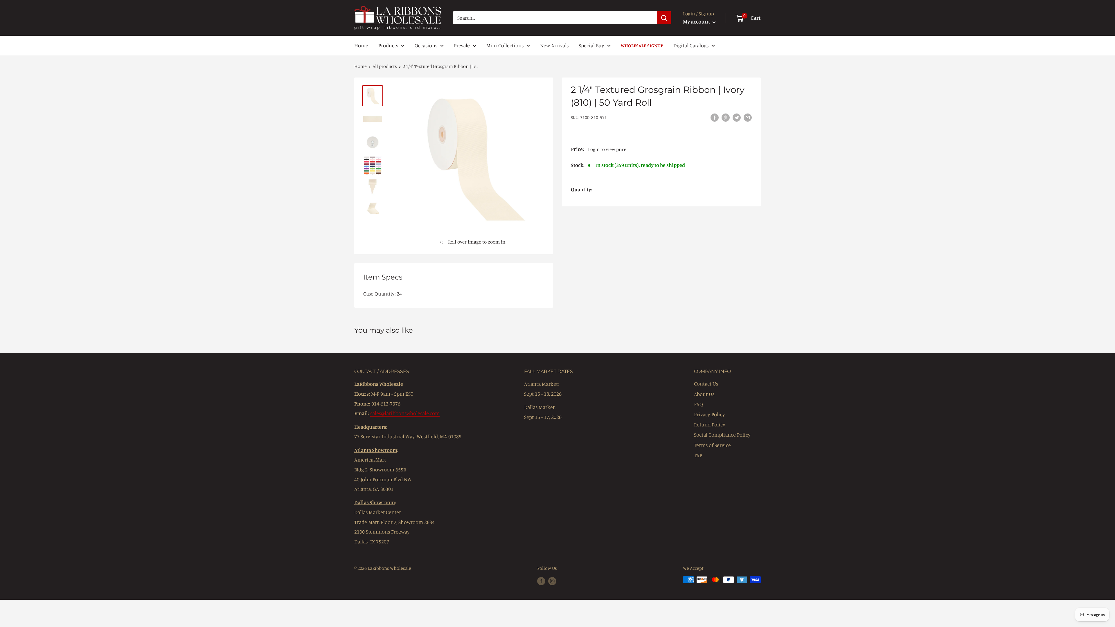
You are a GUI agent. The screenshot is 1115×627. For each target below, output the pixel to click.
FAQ (698, 404)
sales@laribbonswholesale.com (405, 413)
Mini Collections (505, 45)
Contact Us (706, 383)
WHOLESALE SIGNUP (642, 45)
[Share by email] (748, 117)
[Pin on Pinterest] (726, 117)
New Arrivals (554, 45)
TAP (698, 455)
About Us (704, 394)
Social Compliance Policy (722, 434)
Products (388, 45)
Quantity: (581, 189)
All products (385, 66)
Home (361, 45)
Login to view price (607, 149)
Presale (462, 45)
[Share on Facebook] (715, 117)
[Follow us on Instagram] (552, 580)
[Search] (664, 17)
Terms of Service (712, 445)
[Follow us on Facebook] (541, 580)
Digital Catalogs (690, 45)
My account (697, 21)
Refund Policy (709, 424)
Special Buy (591, 45)
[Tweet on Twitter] (737, 117)
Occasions (426, 45)
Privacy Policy (709, 414)
